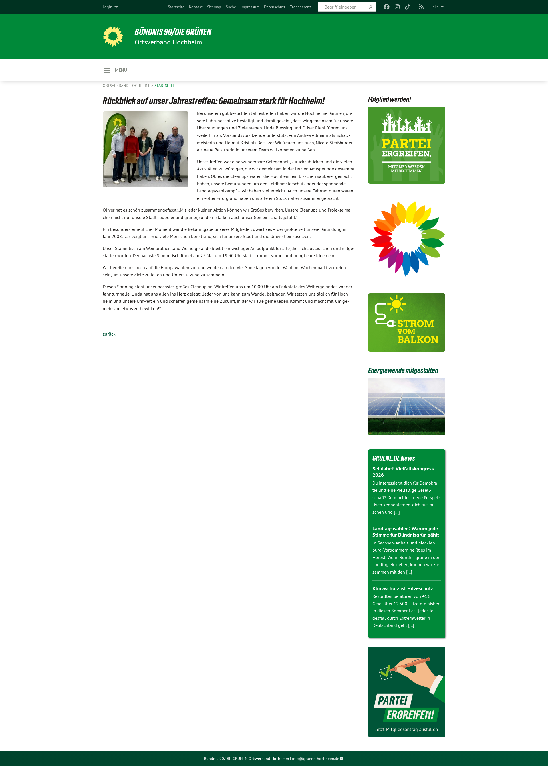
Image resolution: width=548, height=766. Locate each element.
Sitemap (214, 6)
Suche (231, 6)
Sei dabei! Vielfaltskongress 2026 (403, 471)
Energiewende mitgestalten (403, 370)
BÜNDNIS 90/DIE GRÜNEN (173, 32)
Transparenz (300, 6)
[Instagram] (397, 7)
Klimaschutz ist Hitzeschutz (402, 588)
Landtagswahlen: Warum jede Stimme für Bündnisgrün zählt (405, 531)
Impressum (250, 6)
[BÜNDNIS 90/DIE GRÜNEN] (113, 36)
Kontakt (196, 6)
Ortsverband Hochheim (126, 85)
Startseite (176, 6)
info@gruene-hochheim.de (315, 758)
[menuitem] (176, 7)
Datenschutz (274, 6)
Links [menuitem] (433, 6)
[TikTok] (407, 7)
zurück (109, 334)
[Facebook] (386, 7)
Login (107, 6)
